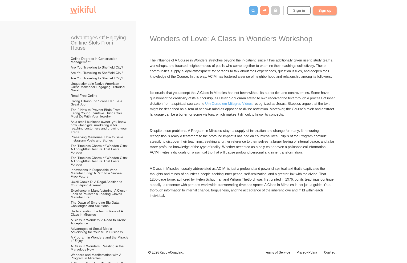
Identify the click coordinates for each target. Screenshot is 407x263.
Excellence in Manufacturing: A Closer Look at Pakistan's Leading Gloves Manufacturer (99, 194)
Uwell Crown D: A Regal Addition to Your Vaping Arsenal (97, 183)
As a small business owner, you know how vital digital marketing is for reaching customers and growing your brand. (99, 127)
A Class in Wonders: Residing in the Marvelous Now (98, 247)
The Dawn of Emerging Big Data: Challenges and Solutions (96, 204)
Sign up (324, 10)
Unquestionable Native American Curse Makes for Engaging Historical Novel (98, 87)
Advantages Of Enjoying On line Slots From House (99, 43)
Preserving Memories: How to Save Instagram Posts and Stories (97, 138)
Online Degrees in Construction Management (94, 60)
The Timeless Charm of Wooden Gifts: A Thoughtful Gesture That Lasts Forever (99, 149)
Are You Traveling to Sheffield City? (97, 67)
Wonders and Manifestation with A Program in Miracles (96, 256)
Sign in (299, 10)
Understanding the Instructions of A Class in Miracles (97, 212)
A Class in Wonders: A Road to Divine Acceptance (99, 221)
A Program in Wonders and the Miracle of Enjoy (100, 239)
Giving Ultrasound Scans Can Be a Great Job (97, 102)
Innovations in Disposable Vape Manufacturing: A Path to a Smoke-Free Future (96, 173)
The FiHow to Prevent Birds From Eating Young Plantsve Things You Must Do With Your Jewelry (97, 113)
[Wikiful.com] (83, 10)
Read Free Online (84, 95)
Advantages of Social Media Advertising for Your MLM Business (97, 230)
